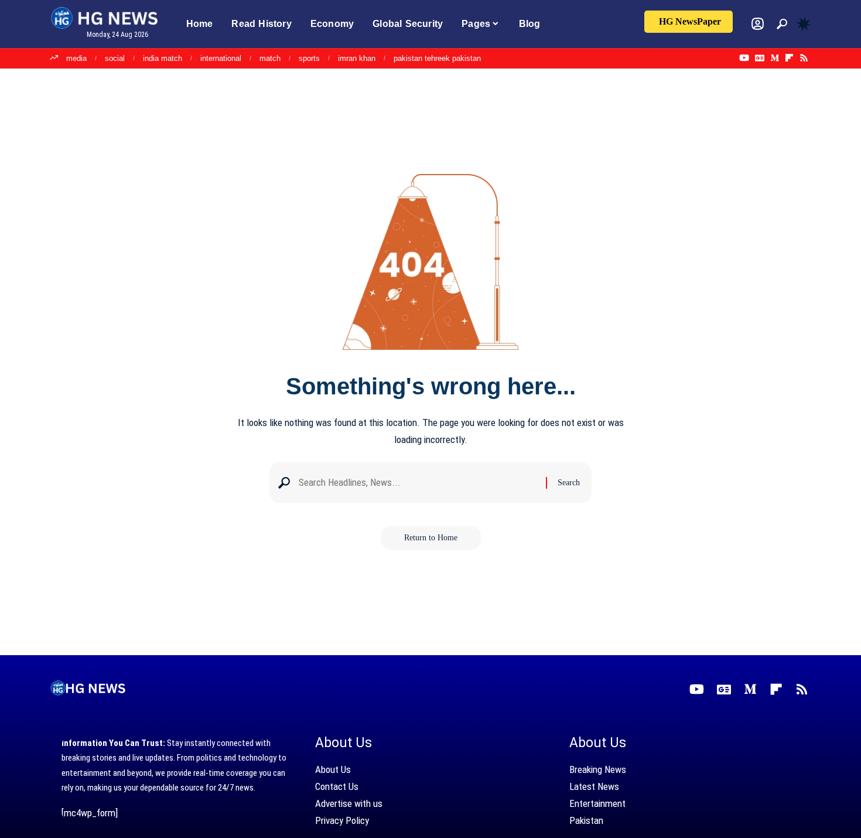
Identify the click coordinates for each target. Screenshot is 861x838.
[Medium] (774, 58)
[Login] (757, 23)
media (76, 58)
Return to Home (430, 537)
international (220, 58)
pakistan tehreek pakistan (437, 58)
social (115, 58)
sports (309, 58)
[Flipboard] (789, 58)
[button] (782, 24)
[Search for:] (418, 482)
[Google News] (759, 58)
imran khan (356, 58)
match (270, 58)
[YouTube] (744, 58)
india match (162, 58)
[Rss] (804, 58)
